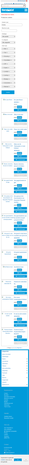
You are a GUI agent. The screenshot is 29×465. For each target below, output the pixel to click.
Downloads (4, 372)
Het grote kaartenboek (20, 252)
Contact (6, 393)
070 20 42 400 (8, 3)
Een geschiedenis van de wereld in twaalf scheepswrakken (20, 218)
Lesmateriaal (5, 361)
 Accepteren (18, 460)
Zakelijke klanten (8, 416)
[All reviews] (17, 102)
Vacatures (6, 436)
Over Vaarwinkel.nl (8, 427)
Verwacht (4, 382)
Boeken (4, 358)
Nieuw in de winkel (6, 354)
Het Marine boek (18, 267)
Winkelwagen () (23, 0)
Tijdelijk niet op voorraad (20, 124)
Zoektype (4, 33)
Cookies (6, 434)
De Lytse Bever (18, 99)
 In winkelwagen (20, 159)
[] (6, 437)
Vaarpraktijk (5, 370)
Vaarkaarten (5, 363)
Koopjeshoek (5, 379)
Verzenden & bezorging (9, 396)
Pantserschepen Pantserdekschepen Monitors (19, 331)
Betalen (6, 401)
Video (3, 375)
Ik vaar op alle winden (20, 313)
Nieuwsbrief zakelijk (8, 418)
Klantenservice (5, 384)
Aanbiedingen (5, 356)
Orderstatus (7, 405)
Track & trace (7, 406)
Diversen (4, 377)
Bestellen (6, 395)
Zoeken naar (5, 22)
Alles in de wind (18, 114)
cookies (3, 459)
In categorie (5, 39)
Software (4, 365)
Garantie (6, 400)
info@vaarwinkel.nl (18, 3)
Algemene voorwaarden (11, 431)
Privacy (6, 432)
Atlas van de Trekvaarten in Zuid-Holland (19, 146)
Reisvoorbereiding (6, 368)
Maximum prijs (5, 28)
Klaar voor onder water (20, 129)
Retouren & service (8, 398)
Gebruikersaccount (8, 403)
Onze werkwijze (7, 429)
